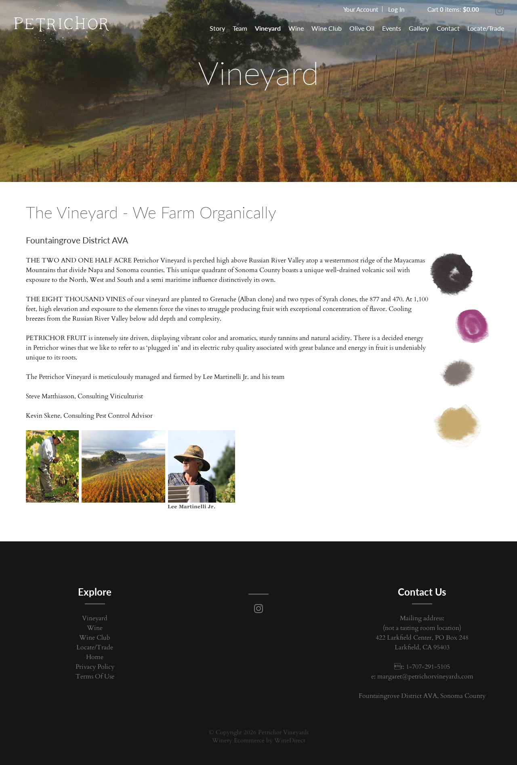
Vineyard (268, 28)
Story (217, 28)
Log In (396, 9)
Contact (448, 28)
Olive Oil (361, 28)
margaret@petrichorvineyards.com (425, 676)
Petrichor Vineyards (61, 26)
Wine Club (326, 28)
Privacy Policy (95, 666)
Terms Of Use (95, 676)
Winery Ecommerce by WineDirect (258, 740)
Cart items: (453, 9)
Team (240, 28)
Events (391, 28)
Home (94, 657)
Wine (296, 28)
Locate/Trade (485, 28)
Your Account (360, 9)
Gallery (419, 28)
